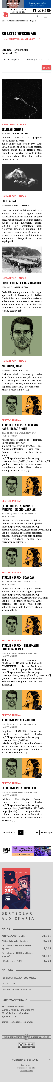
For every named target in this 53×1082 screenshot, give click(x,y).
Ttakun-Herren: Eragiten (18, 720)
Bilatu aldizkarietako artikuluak (20, 38)
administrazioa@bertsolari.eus (17, 1022)
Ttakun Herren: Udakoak (18, 577)
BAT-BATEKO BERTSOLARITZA (17, 989)
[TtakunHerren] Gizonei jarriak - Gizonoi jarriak (19, 507)
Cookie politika (26, 1071)
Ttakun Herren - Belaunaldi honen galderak (20, 647)
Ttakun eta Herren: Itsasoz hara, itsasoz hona (20, 427)
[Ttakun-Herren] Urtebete (19, 788)
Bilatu (46, 68)
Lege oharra (26, 1065)
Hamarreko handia (14, 124)
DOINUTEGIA (9, 983)
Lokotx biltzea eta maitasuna (21, 283)
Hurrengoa (46, 832)
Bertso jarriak (11, 420)
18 (37, 832)
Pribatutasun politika (26, 1068)
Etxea (4, 21)
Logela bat (9, 201)
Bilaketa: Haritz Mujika (18, 21)
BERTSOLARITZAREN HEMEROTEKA (19, 978)
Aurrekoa (7, 832)
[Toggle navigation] (45, 16)
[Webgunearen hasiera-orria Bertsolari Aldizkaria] (8, 16)
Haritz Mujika (21, 133)
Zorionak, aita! (12, 366)
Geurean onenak (12, 129)
